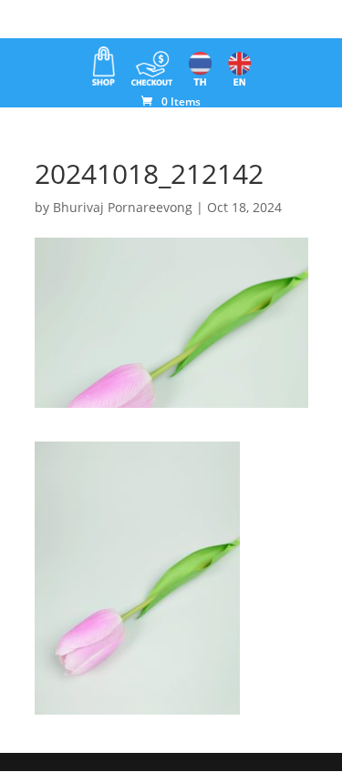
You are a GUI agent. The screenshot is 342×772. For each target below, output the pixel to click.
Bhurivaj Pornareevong (122, 207)
